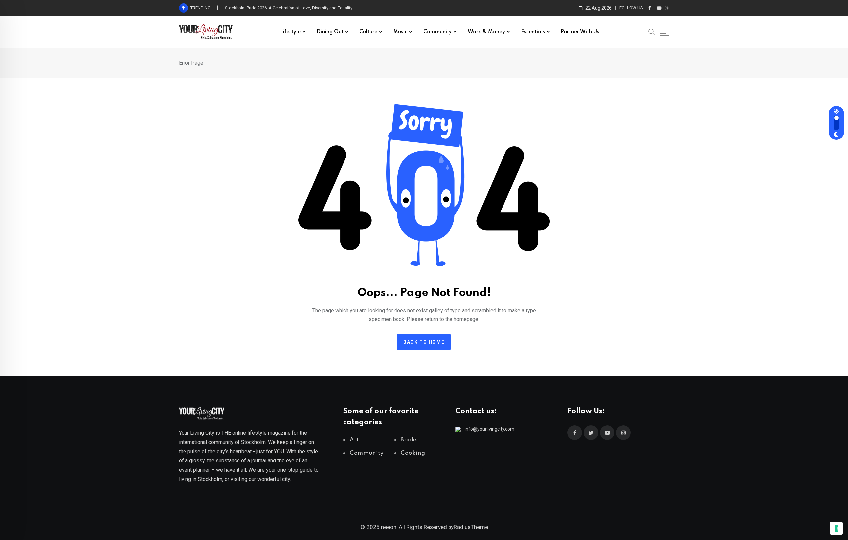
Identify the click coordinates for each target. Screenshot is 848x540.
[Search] (651, 31)
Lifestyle (290, 32)
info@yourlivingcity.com (489, 429)
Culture (368, 32)
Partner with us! (581, 32)
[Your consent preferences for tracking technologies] (836, 528)
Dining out (330, 32)
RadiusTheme (471, 527)
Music (400, 32)
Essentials (533, 32)
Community (437, 32)
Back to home (423, 342)
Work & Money (486, 32)
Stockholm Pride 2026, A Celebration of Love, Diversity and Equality (288, 7)
